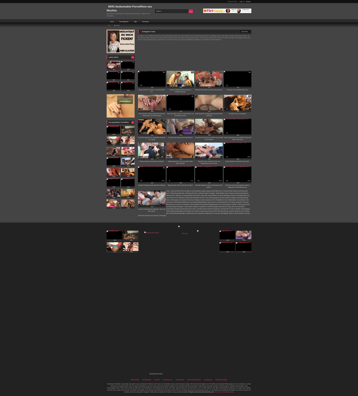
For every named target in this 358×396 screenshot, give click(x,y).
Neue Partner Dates (220, 392)
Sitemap (184, 233)
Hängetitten (230, 392)
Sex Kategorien (123, 21)
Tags (135, 21)
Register (248, 1)
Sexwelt (156, 380)
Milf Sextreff (135, 380)
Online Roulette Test (194, 380)
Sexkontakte (180, 380)
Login (241, 1)
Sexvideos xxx (167, 380)
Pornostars (145, 21)
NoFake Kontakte (221, 380)
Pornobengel (146, 380)
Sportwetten (208, 380)
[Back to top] (352, 390)
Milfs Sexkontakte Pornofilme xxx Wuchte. (129, 8)
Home (112, 21)
